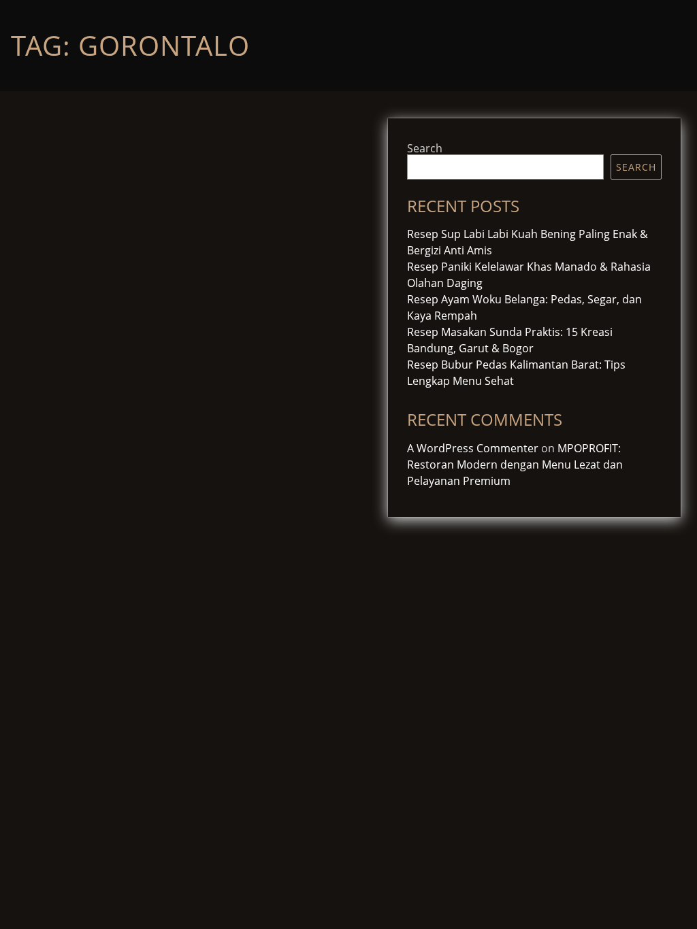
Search (424, 148)
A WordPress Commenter (472, 448)
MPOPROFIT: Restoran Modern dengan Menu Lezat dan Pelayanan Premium (515, 464)
